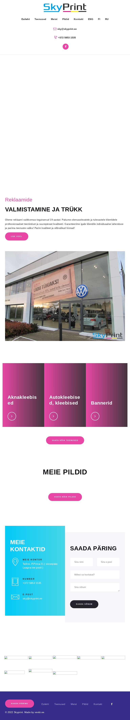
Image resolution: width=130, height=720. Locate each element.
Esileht (45, 704)
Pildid (85, 704)
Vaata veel (13, 416)
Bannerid (101, 403)
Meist (74, 704)
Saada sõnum (84, 604)
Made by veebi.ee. (34, 712)
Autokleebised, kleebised (64, 400)
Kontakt (98, 704)
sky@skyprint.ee (32, 598)
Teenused (59, 704)
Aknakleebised (22, 400)
